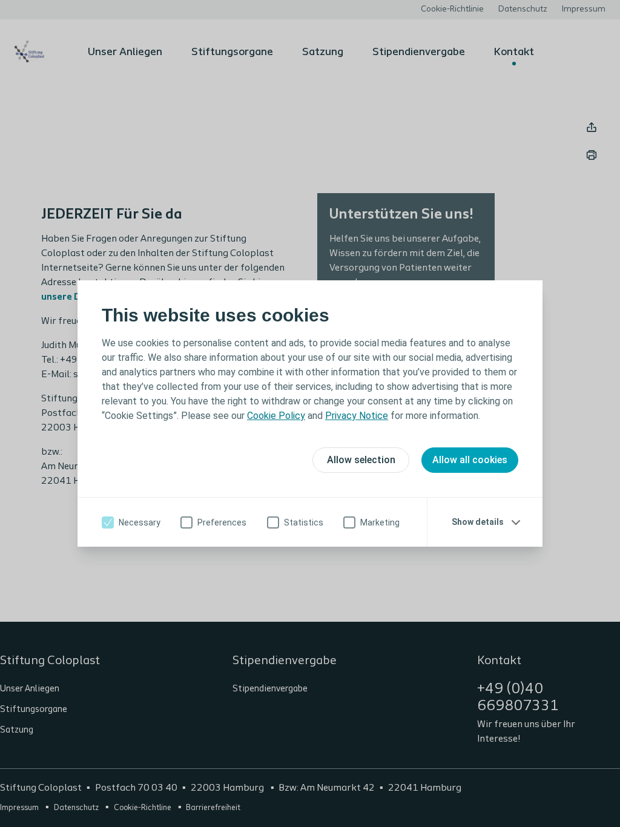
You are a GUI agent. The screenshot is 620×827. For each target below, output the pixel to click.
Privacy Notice (356, 415)
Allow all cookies (469, 460)
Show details (478, 522)
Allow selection (361, 460)
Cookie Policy (276, 415)
